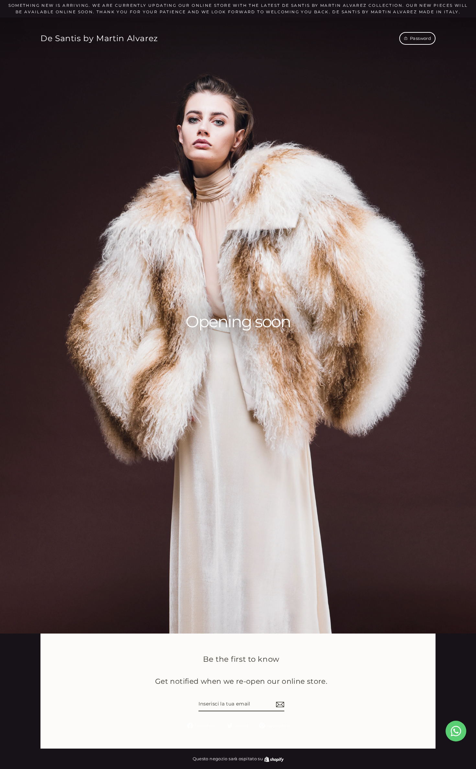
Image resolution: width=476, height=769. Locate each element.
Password (420, 38)
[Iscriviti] (279, 704)
